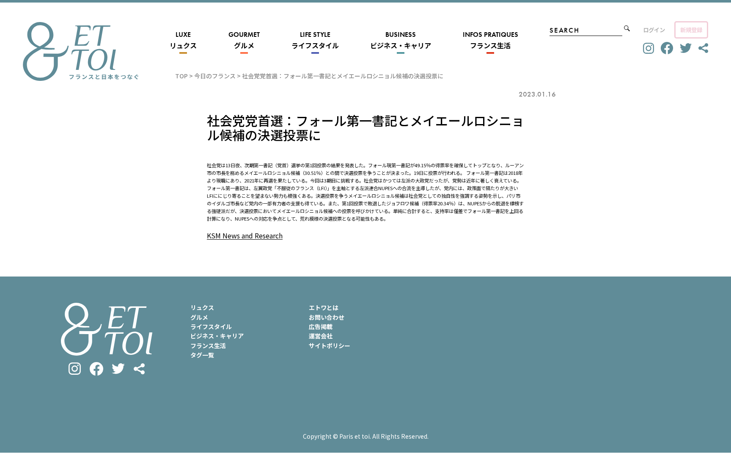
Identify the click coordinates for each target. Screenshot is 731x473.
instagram (648, 48)
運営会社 (321, 336)
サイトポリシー (329, 345)
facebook (667, 48)
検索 (627, 28)
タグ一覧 (202, 355)
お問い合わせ (326, 317)
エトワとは (323, 307)
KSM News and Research (245, 235)
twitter (686, 48)
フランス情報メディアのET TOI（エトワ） (80, 51)
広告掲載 (321, 326)
